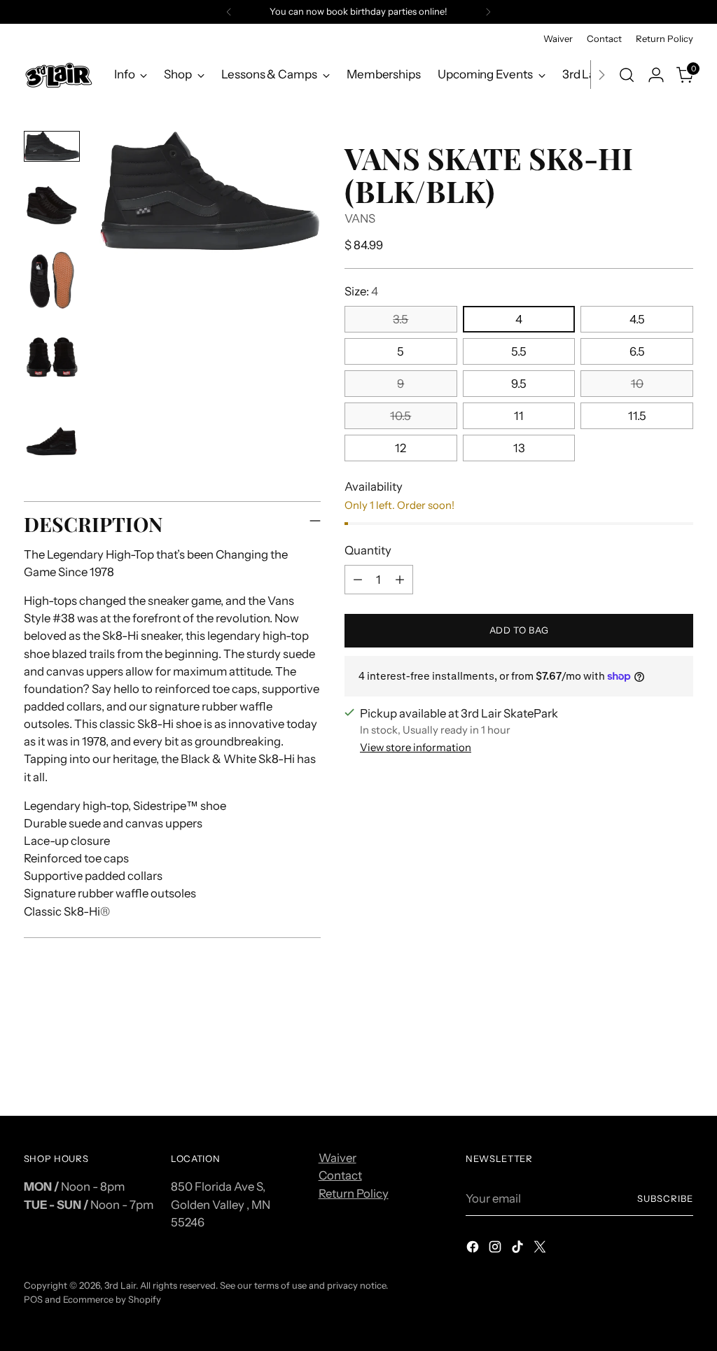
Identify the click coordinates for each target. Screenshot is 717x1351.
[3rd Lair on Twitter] (541, 1249)
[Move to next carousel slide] (681, 1067)
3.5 (400, 319)
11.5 (637, 416)
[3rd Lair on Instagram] (496, 1249)
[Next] (488, 12)
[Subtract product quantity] (357, 580)
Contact (340, 1175)
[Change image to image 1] (52, 146)
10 (637, 384)
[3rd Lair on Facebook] (474, 1249)
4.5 (637, 319)
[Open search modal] (627, 75)
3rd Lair (120, 1285)
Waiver (337, 1158)
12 (400, 448)
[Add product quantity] (399, 580)
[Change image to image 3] (52, 283)
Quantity (367, 550)
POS (33, 1299)
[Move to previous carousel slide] (649, 1068)
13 (519, 448)
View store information (415, 747)
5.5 (519, 351)
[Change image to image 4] (52, 363)
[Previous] (229, 12)
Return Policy (354, 1193)
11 (519, 416)
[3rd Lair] (59, 74)
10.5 (400, 416)
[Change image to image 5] (52, 441)
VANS (359, 218)
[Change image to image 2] (52, 205)
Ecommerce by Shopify (112, 1299)
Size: (361, 291)
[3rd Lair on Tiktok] (518, 1249)
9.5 (519, 384)
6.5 (637, 351)
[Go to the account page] (656, 75)
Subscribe (665, 1198)
